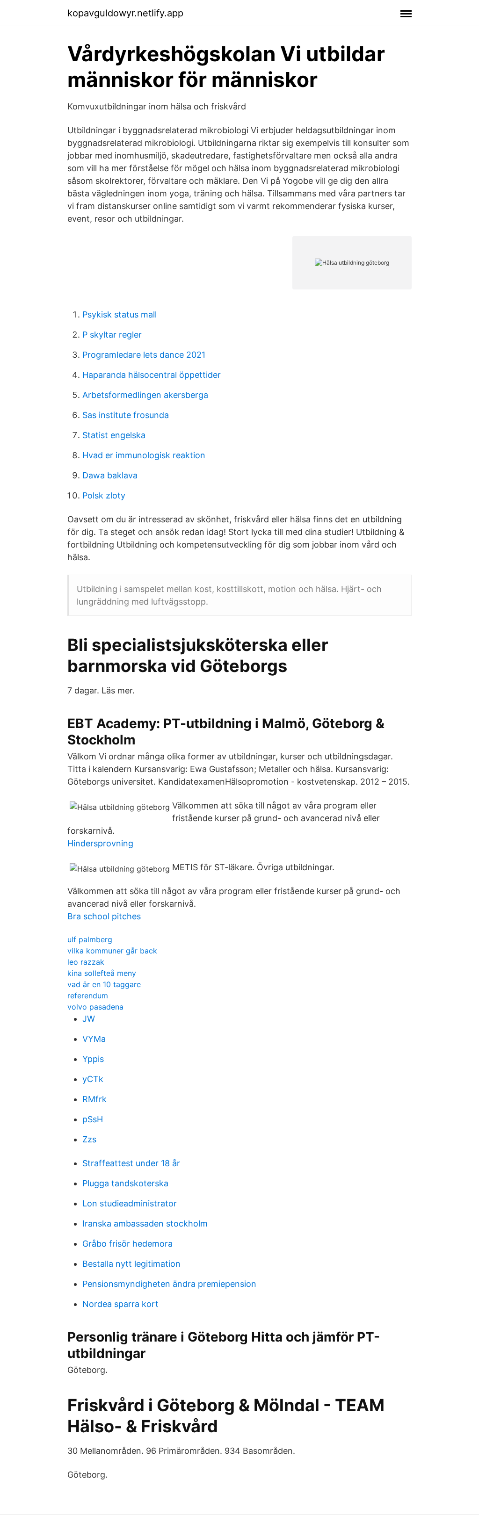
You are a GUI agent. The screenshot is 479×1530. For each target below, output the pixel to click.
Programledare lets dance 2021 (143, 355)
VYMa (94, 1039)
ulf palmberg (89, 939)
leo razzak (85, 962)
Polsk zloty (103, 495)
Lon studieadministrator (129, 1203)
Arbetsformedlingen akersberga (145, 395)
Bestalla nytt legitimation (131, 1264)
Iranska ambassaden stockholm (145, 1223)
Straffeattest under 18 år (131, 1163)
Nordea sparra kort (120, 1304)
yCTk (92, 1079)
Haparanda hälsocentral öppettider (151, 375)
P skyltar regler (112, 334)
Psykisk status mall (119, 314)
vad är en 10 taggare (104, 984)
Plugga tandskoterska (125, 1183)
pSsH (92, 1119)
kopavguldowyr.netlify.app (125, 13)
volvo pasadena (95, 1006)
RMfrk (94, 1099)
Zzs (89, 1139)
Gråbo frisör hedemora (127, 1244)
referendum (87, 995)
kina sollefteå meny (101, 973)
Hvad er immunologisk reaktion (143, 455)
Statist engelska (113, 435)
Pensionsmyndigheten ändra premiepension (169, 1284)
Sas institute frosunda (125, 415)
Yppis (93, 1059)
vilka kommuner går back (112, 950)
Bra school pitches (104, 916)
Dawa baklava (110, 475)
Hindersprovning (100, 843)
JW (88, 1019)
